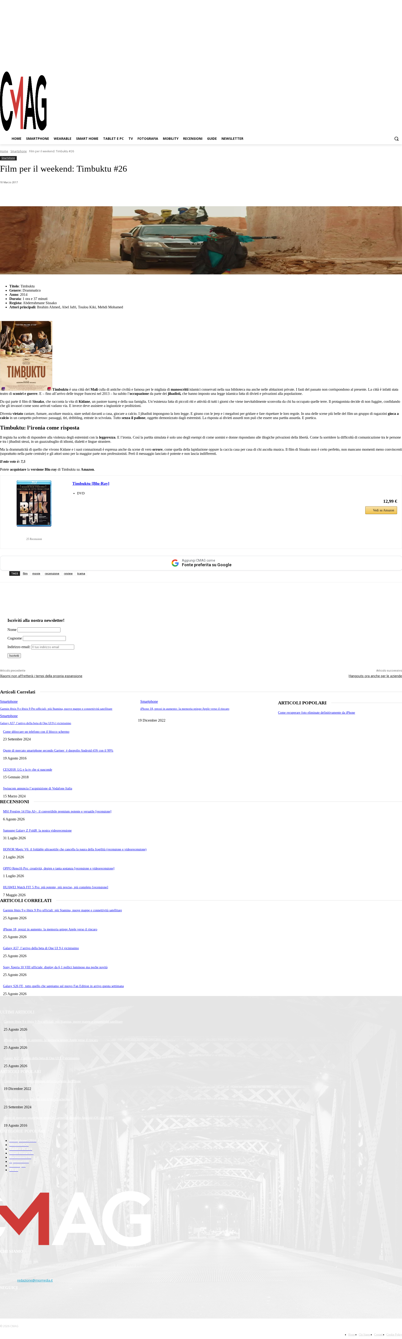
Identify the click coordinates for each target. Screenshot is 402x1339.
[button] (396, 138)
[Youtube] (398, 62)
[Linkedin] (81, 194)
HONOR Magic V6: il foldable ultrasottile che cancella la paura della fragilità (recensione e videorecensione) (75, 849)
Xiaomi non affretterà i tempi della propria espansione (41, 676)
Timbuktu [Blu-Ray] (90, 483)
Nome (12, 630)
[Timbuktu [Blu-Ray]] (34, 503)
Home (4, 151)
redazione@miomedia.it (35, 1280)
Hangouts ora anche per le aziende (375, 676)
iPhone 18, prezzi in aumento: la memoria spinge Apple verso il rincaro (184, 708)
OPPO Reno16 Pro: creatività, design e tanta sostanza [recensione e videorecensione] (58, 868)
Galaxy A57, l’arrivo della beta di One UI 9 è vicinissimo (35, 723)
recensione (52, 573)
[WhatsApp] (47, 194)
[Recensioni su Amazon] (34, 533)
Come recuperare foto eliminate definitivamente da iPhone (316, 712)
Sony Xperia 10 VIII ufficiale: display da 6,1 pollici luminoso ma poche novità (55, 967)
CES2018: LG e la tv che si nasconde (27, 769)
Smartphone (18, 151)
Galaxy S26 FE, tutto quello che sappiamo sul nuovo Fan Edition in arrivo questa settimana (63, 986)
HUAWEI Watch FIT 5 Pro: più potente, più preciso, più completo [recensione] (55, 887)
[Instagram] (382, 62)
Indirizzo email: (19, 647)
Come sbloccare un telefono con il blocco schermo (36, 731)
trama (81, 573)
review (68, 573)
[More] (131, 194)
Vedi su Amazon (383, 510)
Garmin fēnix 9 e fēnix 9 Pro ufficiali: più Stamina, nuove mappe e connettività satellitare (56, 708)
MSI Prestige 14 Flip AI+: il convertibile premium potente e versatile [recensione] (57, 811)
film (25, 573)
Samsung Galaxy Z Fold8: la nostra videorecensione (37, 830)
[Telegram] (390, 62)
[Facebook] (373, 62)
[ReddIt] (97, 194)
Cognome (14, 638)
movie (36, 573)
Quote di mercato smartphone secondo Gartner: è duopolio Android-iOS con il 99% (58, 750)
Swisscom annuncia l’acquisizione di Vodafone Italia (37, 788)
